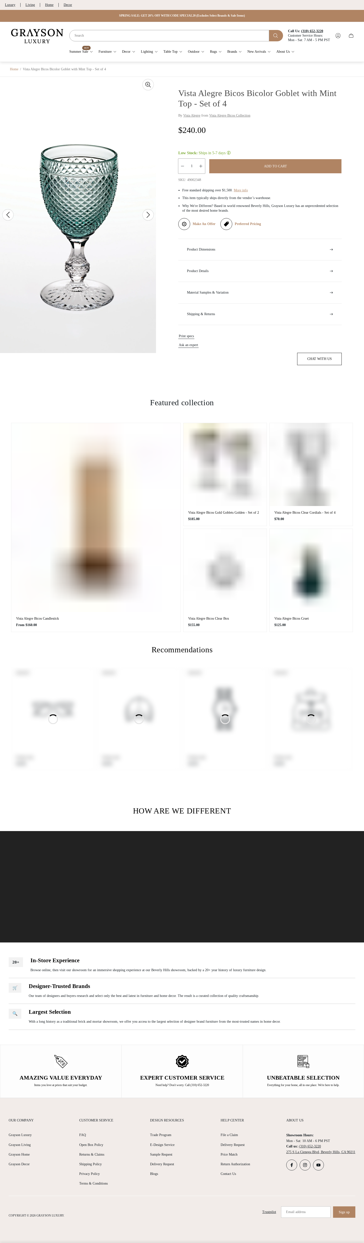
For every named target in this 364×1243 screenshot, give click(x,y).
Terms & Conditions (93, 1183)
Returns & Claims (91, 1154)
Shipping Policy (90, 1164)
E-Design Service (162, 1145)
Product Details (197, 271)
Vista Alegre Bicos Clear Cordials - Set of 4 (305, 512)
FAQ (82, 1135)
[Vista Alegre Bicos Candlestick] (96, 517)
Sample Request (161, 1154)
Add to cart (275, 166)
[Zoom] (148, 84)
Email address (296, 1212)
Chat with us (319, 359)
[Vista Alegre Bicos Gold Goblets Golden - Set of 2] (225, 464)
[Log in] (338, 35)
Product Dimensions (201, 249)
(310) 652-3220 (310, 1146)
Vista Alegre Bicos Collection (229, 115)
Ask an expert (188, 345)
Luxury (10, 5)
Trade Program (160, 1135)
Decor (68, 5)
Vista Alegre (191, 115)
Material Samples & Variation (208, 292)
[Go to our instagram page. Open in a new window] (305, 1165)
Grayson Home (19, 1154)
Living (30, 5)
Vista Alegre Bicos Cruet (291, 618)
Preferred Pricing (248, 224)
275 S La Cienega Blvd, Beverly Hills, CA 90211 (320, 1152)
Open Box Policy (91, 1145)
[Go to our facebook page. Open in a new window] (291, 1165)
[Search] (276, 35)
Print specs (186, 336)
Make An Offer (204, 224)
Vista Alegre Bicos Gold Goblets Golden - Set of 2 (223, 512)
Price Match (229, 1154)
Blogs (154, 1174)
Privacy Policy (89, 1174)
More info (241, 190)
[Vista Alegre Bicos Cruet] (311, 570)
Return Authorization (235, 1164)
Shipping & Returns (201, 314)
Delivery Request (162, 1164)
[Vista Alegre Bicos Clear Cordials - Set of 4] (311, 464)
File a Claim (229, 1135)
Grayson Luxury (20, 1135)
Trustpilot (269, 1212)
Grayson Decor (19, 1164)
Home (49, 5)
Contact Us (228, 1174)
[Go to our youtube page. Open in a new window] (318, 1165)
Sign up (344, 1212)
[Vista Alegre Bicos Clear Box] (225, 570)
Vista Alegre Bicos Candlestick (37, 618)
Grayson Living (20, 1145)
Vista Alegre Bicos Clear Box (208, 618)
